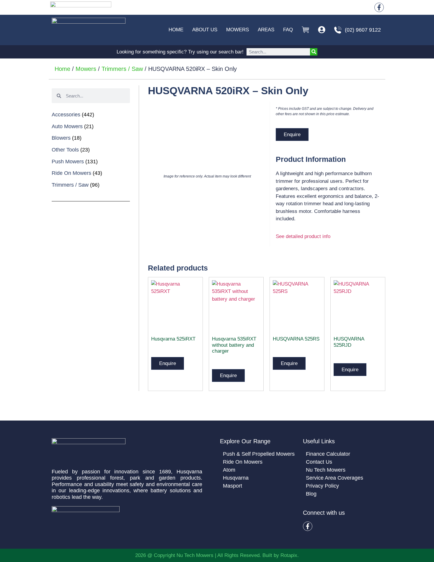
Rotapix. (289, 555)
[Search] (313, 52)
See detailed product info (303, 236)
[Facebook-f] (379, 7)
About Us (204, 29)
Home (176, 29)
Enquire (292, 134)
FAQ (288, 29)
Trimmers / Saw (122, 69)
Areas (266, 29)
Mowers (237, 29)
